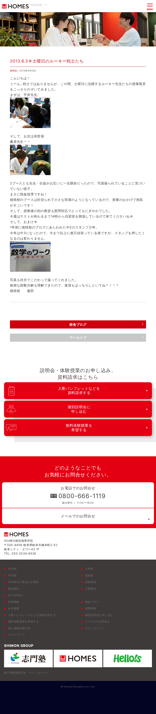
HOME (12, 568)
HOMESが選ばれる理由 (23, 582)
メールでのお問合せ (78, 516)
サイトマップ (16, 634)
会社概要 (13, 608)
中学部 (12, 575)
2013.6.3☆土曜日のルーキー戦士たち (47, 61)
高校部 (89, 575)
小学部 (89, 568)
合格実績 (90, 582)
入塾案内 (90, 588)
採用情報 (90, 608)
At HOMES (15, 595)
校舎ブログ (92, 601)
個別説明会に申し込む (99, 615)
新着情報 (13, 601)
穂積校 (13, 70)
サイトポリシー (95, 628)
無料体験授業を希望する (23, 621)
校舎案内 (13, 588)
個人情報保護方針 (19, 628)
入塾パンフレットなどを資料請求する (32, 615)
